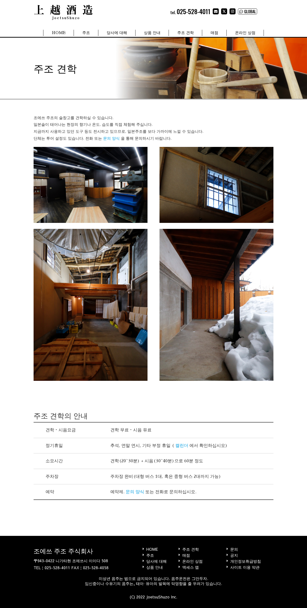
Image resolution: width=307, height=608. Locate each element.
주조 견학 (185, 33)
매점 (214, 33)
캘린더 (181, 445)
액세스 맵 (190, 566)
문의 (234, 548)
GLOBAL (250, 11)
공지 (234, 554)
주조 (86, 33)
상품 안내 (152, 33)
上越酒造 (66, 10)
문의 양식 (111, 138)
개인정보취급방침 (245, 560)
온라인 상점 (245, 33)
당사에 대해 (117, 33)
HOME (58, 33)
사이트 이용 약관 (245, 566)
